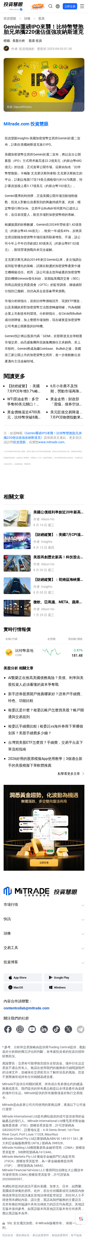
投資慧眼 (10, 18)
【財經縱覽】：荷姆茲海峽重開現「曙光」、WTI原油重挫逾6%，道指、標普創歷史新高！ (58, 579)
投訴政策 (7, 1235)
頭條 (27, 18)
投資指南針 (23, 49)
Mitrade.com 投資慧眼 (26, 124)
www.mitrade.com (51, 442)
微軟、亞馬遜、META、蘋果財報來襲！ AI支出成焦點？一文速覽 (58, 602)
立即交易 (70, 6)
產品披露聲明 (40, 1235)
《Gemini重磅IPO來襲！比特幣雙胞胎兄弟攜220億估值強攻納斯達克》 (43, 435)
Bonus (38, 6)
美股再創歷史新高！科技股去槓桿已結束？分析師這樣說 (58, 557)
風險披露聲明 (60, 1235)
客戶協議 (76, 1235)
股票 (41, 18)
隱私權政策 (23, 1235)
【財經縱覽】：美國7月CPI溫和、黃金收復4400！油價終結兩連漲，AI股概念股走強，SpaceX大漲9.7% (57, 534)
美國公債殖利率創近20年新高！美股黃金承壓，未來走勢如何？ (58, 512)
